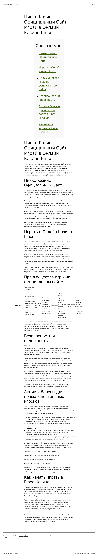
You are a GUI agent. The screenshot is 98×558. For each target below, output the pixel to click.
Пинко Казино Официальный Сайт (48, 57)
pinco (55, 224)
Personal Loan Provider (10, 4)
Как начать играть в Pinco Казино (48, 128)
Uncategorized (23, 536)
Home (93, 4)
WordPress (91, 553)
